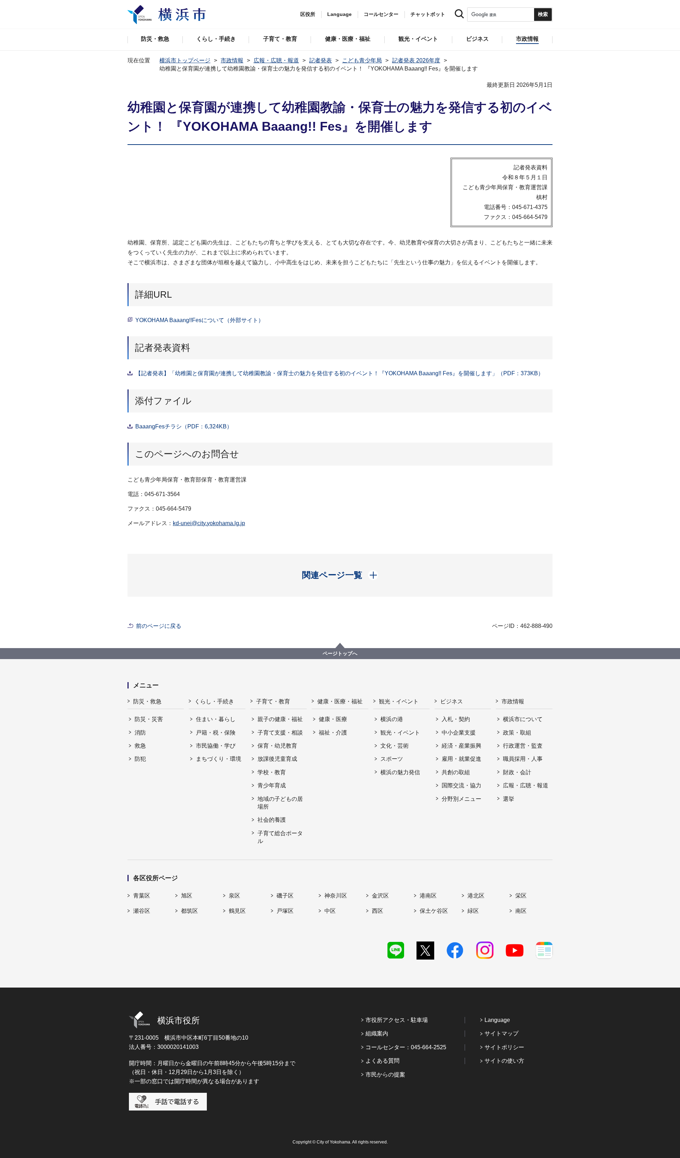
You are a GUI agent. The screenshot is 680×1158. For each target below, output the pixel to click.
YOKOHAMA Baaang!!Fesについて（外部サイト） (199, 320)
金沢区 (380, 896)
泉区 (234, 896)
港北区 (476, 896)
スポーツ (391, 759)
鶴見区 (237, 911)
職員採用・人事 (523, 759)
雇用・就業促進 (461, 759)
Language (497, 1020)
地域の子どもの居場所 (280, 803)
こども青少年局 (362, 60)
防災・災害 (149, 719)
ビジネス (451, 701)
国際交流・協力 (461, 785)
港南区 (428, 896)
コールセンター (381, 14)
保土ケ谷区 (434, 911)
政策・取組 (517, 733)
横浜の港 (391, 719)
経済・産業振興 (461, 746)
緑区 (473, 911)
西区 (377, 911)
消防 (140, 733)
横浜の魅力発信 (400, 772)
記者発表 (320, 60)
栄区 (521, 896)
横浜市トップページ (184, 60)
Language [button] (339, 14)
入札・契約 (456, 719)
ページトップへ (340, 653)
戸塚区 (285, 911)
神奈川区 (335, 896)
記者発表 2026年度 (416, 60)
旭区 (186, 896)
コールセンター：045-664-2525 (406, 1047)
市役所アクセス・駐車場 (397, 1020)
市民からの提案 (385, 1075)
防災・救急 (147, 701)
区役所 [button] (307, 14)
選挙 (508, 799)
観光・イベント (399, 701)
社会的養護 (271, 820)
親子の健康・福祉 (280, 719)
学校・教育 (271, 772)
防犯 (140, 759)
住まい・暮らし (216, 719)
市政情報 (232, 60)
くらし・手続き (214, 701)
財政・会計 (517, 772)
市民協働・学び (216, 746)
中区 (330, 911)
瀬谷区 (141, 911)
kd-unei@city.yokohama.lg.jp (209, 523)
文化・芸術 (394, 746)
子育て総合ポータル (280, 837)
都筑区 (189, 911)
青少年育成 (271, 785)
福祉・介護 (333, 733)
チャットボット (427, 14)
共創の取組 (456, 772)
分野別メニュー (461, 799)
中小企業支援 (459, 733)
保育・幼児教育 (277, 746)
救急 (140, 746)
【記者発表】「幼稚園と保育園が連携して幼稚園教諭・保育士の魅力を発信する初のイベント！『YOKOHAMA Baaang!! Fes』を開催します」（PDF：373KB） (339, 373)
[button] (340, 575)
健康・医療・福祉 (340, 701)
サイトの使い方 (504, 1061)
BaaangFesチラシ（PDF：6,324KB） (183, 426)
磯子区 (285, 896)
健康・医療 (333, 719)
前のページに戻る (158, 626)
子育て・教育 (273, 701)
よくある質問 (383, 1061)
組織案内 (377, 1033)
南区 (521, 911)
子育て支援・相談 (280, 733)
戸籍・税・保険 (216, 733)
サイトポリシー (504, 1047)
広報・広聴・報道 (276, 60)
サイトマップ (501, 1033)
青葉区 (141, 896)
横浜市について (523, 719)
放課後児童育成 (277, 759)
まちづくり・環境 (218, 759)
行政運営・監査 (523, 746)
